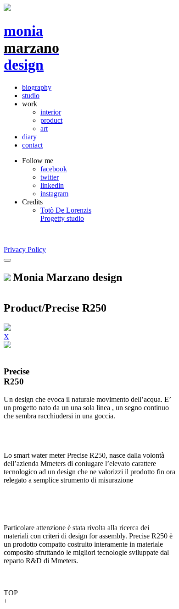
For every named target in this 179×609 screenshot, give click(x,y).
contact (32, 145)
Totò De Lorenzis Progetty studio (65, 214)
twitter (49, 177)
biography (36, 87)
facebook (53, 169)
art (44, 128)
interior (50, 112)
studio (30, 95)
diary (29, 137)
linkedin (52, 185)
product (51, 120)
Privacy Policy (25, 249)
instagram (54, 194)
